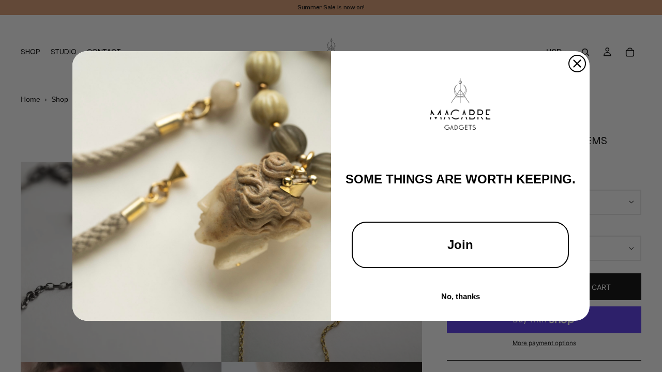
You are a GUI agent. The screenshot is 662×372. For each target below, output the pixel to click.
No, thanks (460, 296)
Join (460, 245)
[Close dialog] (577, 63)
